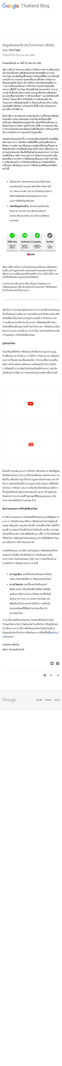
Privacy (48, 700)
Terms (57, 700)
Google (39, 700)
